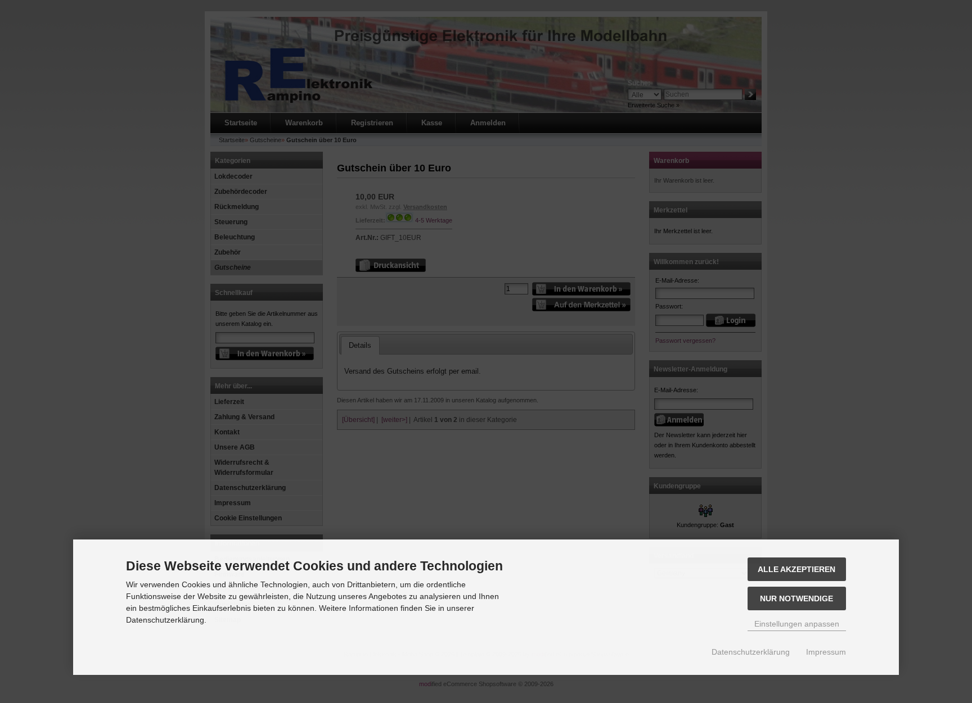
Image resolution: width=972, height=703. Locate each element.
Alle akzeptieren (796, 569)
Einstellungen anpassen (796, 623)
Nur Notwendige (796, 598)
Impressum (826, 651)
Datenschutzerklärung (751, 651)
